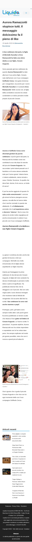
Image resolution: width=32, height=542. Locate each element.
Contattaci (26, 529)
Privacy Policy (16, 506)
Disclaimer (24, 506)
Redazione (8, 506)
